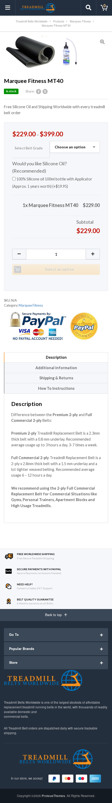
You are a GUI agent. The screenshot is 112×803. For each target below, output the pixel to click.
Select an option (59, 269)
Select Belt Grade (29, 148)
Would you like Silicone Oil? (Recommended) (39, 167)
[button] (93, 254)
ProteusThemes (53, 796)
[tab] (56, 357)
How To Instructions (56, 388)
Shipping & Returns (56, 378)
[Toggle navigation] (8, 8)
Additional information (56, 368)
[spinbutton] (56, 254)
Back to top (54, 614)
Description (56, 357)
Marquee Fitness (31, 305)
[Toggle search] (88, 8)
